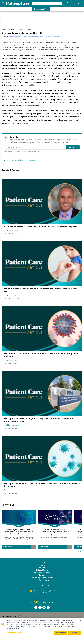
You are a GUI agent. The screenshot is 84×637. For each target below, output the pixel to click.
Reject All (74, 633)
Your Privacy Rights (42, 580)
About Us (42, 563)
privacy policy (43, 151)
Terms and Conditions (42, 572)
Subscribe (72, 147)
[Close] (80, 621)
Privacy (42, 575)
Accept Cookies (60, 633)
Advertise (42, 565)
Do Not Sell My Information (42, 577)
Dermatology (30, 160)
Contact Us (42, 568)
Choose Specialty (40, 9)
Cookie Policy (15, 628)
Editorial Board (42, 570)
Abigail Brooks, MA (12, 425)
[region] (42, 627)
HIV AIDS (5, 160)
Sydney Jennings (12, 230)
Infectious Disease (17, 160)
